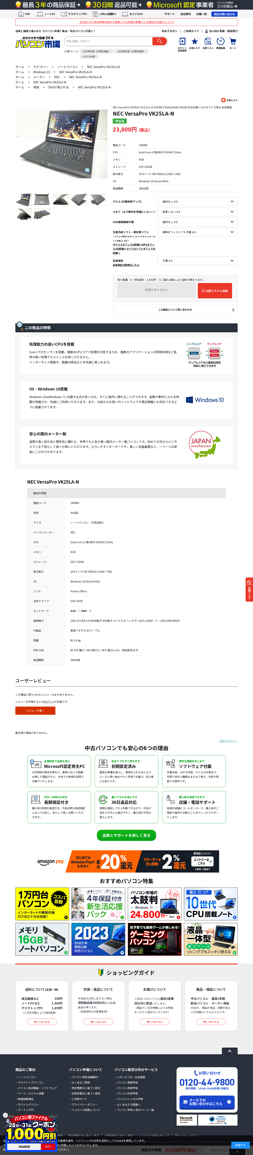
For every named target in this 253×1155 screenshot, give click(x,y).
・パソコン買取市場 (126, 1082)
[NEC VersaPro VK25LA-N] (61, 144)
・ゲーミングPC (24, 1110)
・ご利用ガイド (78, 1099)
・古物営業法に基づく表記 (84, 1093)
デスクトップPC (77, 14)
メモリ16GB (89, 56)
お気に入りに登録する (229, 100)
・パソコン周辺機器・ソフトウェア (36, 1088)
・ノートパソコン (25, 1077)
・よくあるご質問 (79, 1082)
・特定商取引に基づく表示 (84, 1088)
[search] (159, 41)
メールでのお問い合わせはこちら (205, 1101)
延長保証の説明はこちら (126, 265)
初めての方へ (169, 31)
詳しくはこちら (42, 1021)
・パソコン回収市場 (126, 1093)
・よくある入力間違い (127, 1104)
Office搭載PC (108, 14)
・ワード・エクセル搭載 (29, 1093)
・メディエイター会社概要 (129, 1077)
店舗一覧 (201, 14)
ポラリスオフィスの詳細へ (127, 244)
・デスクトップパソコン (29, 1082)
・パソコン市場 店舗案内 (83, 1077)
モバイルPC (136, 14)
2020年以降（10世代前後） (96, 51)
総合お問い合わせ (224, 14)
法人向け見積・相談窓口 (223, 31)
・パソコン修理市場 (126, 1088)
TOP (27, 14)
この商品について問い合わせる (175, 309)
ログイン (49, 701)
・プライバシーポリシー (83, 1104)
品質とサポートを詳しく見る (126, 835)
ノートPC (49, 14)
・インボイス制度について (84, 1110)
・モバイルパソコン (27, 1104)
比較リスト (249, 593)
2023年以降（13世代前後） (131, 51)
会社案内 (185, 14)
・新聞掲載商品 (24, 1099)
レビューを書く (35, 710)
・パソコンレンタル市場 (128, 1099)
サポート (169, 14)
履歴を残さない (228, 741)
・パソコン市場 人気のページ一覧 (134, 1110)
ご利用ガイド (191, 31)
